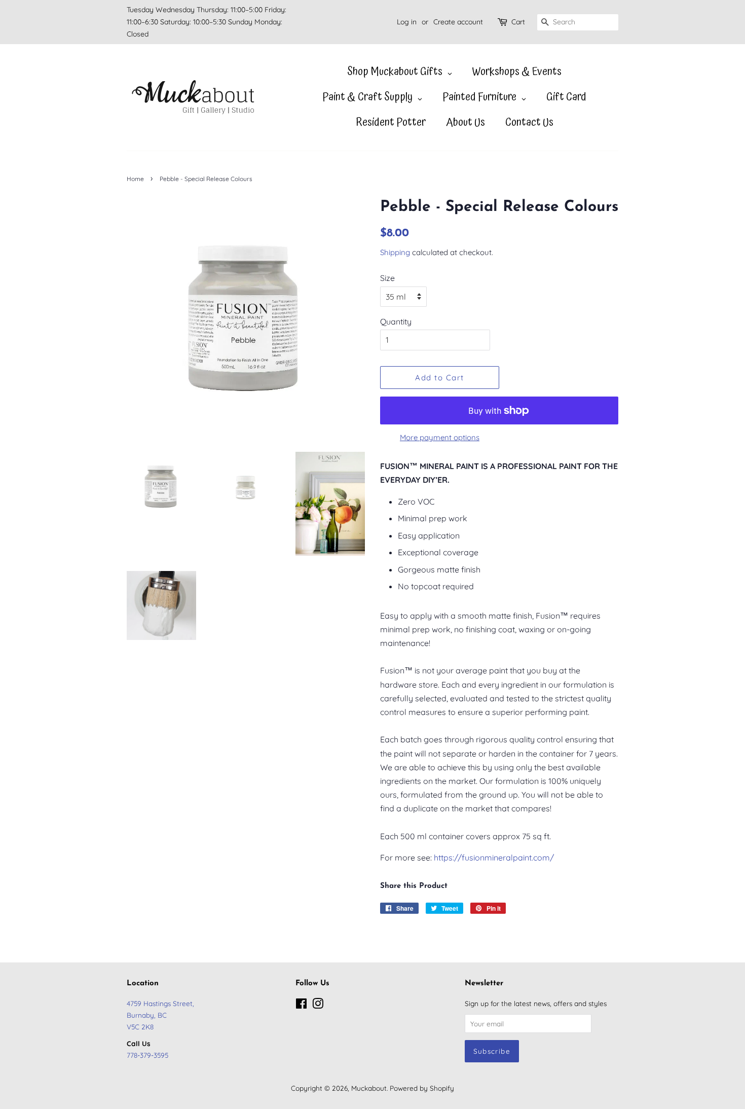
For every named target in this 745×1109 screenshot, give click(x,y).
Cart (518, 21)
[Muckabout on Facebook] (301, 1005)
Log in (407, 21)
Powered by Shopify (422, 1088)
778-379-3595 (147, 1055)
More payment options (439, 437)
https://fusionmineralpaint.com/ (494, 857)
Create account (458, 21)
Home (135, 179)
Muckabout (369, 1088)
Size (387, 278)
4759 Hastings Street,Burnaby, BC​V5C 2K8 (160, 1015)
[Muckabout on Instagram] (317, 1005)
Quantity (396, 321)
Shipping (395, 252)
